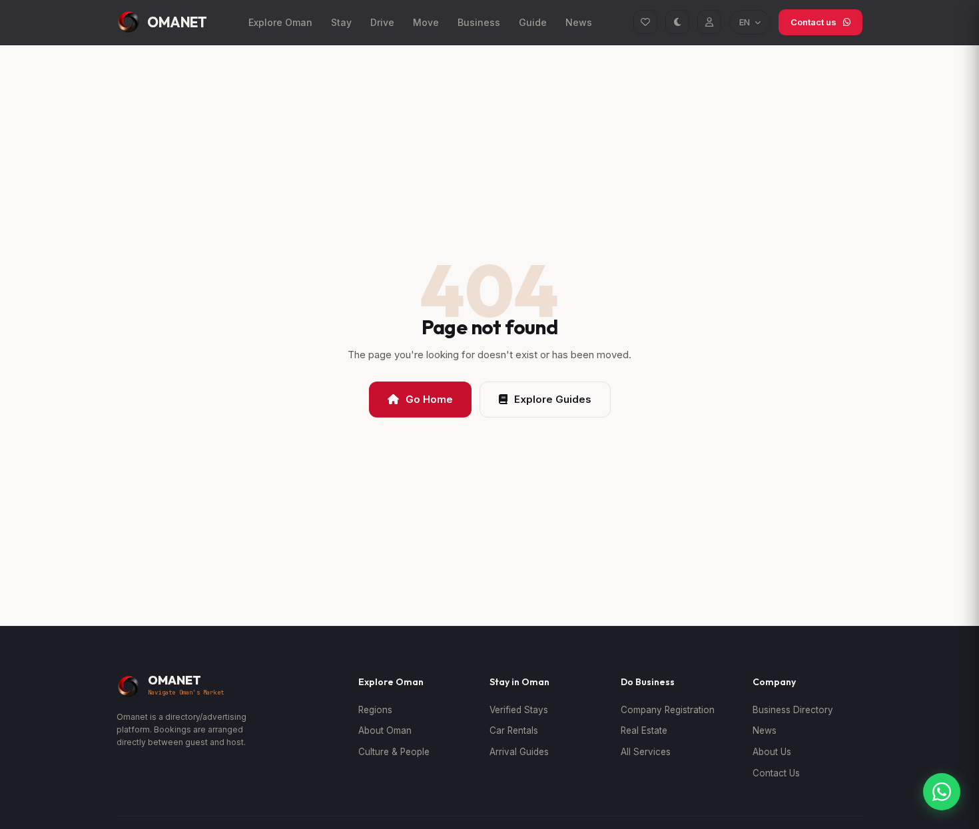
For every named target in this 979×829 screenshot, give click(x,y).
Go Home (429, 399)
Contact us (813, 22)
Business (479, 22)
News (578, 22)
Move (426, 22)
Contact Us (776, 773)
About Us (772, 751)
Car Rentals (514, 730)
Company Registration (668, 709)
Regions (375, 709)
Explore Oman (280, 22)
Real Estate (644, 730)
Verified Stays (519, 709)
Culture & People (394, 751)
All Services (646, 751)
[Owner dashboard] (709, 22)
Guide (533, 22)
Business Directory (793, 709)
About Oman (385, 730)
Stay (341, 22)
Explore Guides (552, 399)
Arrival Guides (519, 751)
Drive (382, 22)
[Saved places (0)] (645, 22)
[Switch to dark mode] (677, 22)
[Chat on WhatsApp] (941, 791)
